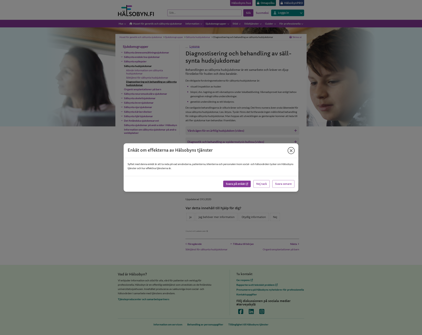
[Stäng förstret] (291, 150)
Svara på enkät (235, 184)
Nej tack (261, 184)
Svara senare (283, 184)
